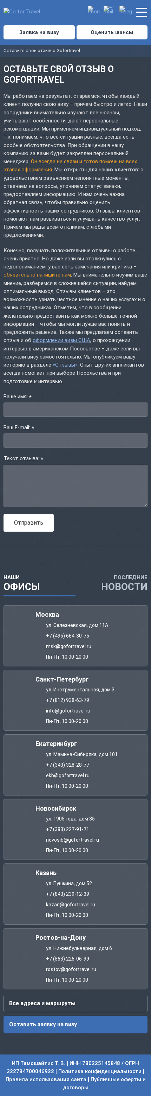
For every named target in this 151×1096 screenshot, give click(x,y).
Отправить (28, 522)
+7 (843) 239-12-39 (67, 894)
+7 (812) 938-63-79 (67, 700)
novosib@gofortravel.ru (72, 840)
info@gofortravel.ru (68, 711)
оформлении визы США (61, 340)
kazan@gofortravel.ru (70, 904)
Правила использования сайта (46, 1079)
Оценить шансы (112, 32)
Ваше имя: (18, 397)
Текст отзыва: (23, 459)
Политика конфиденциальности (100, 1071)
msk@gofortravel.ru (68, 646)
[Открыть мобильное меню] (141, 11)
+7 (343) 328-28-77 (67, 764)
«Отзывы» (65, 365)
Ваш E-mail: (19, 428)
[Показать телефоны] (94, 12)
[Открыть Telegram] (125, 12)
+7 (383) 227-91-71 (67, 829)
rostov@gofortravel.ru (71, 969)
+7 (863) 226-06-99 (67, 958)
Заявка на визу (39, 32)
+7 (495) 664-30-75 (67, 635)
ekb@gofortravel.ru (68, 775)
